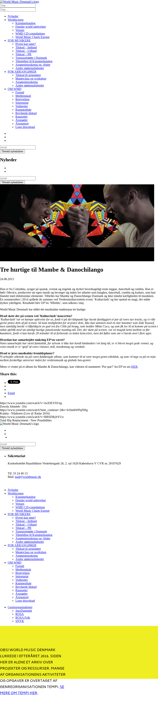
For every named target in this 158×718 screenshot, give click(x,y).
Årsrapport (22, 123)
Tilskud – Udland (26, 50)
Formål (19, 92)
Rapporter (21, 116)
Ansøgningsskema (26, 82)
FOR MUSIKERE (19, 40)
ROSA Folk (22, 617)
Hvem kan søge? (25, 44)
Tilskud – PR (23, 54)
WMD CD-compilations (30, 33)
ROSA (19, 614)
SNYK (19, 621)
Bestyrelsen (22, 99)
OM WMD (14, 89)
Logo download (25, 127)
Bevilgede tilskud (26, 113)
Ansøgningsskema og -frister (32, 64)
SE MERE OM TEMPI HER (32, 690)
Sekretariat (21, 102)
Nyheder (13, 16)
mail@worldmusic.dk (28, 476)
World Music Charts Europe (32, 37)
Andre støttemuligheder (29, 68)
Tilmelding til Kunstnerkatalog (33, 61)
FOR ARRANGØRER (22, 71)
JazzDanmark (23, 610)
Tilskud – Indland (26, 47)
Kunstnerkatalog (25, 23)
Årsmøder (21, 120)
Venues (19, 30)
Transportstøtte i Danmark (31, 57)
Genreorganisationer (20, 607)
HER (134, 366)
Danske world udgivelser (30, 26)
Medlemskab (23, 95)
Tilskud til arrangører (28, 75)
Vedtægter (21, 106)
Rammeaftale (23, 109)
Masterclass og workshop (30, 78)
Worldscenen (16, 19)
